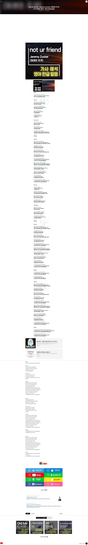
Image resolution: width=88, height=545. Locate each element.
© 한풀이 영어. (81, 543)
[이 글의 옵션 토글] (29, 513)
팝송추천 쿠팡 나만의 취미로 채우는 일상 (34, 504)
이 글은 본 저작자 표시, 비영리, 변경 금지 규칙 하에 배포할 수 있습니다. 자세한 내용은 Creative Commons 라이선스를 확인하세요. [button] (61, 513)
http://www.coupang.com (30, 503)
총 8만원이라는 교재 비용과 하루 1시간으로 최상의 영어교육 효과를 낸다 (38, 498)
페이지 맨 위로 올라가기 (86, 543)
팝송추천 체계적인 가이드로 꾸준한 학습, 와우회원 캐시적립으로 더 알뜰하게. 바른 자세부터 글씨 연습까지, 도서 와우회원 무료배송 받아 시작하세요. (44, 507)
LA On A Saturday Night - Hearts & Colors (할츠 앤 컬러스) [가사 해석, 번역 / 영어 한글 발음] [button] (65, 527)
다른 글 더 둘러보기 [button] (43, 536)
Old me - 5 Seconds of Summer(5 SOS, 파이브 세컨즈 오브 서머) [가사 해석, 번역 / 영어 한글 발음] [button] (22, 527)
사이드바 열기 (1, 1)
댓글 (38, 517)
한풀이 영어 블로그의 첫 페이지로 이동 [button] (44, 1)
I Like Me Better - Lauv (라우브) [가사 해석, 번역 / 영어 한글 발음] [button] (36, 527)
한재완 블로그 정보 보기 (86, 1)
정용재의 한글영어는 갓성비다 (32, 497)
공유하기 (44, 517)
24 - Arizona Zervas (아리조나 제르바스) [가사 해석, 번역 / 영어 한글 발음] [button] (51, 527)
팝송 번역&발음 (47, 10)
